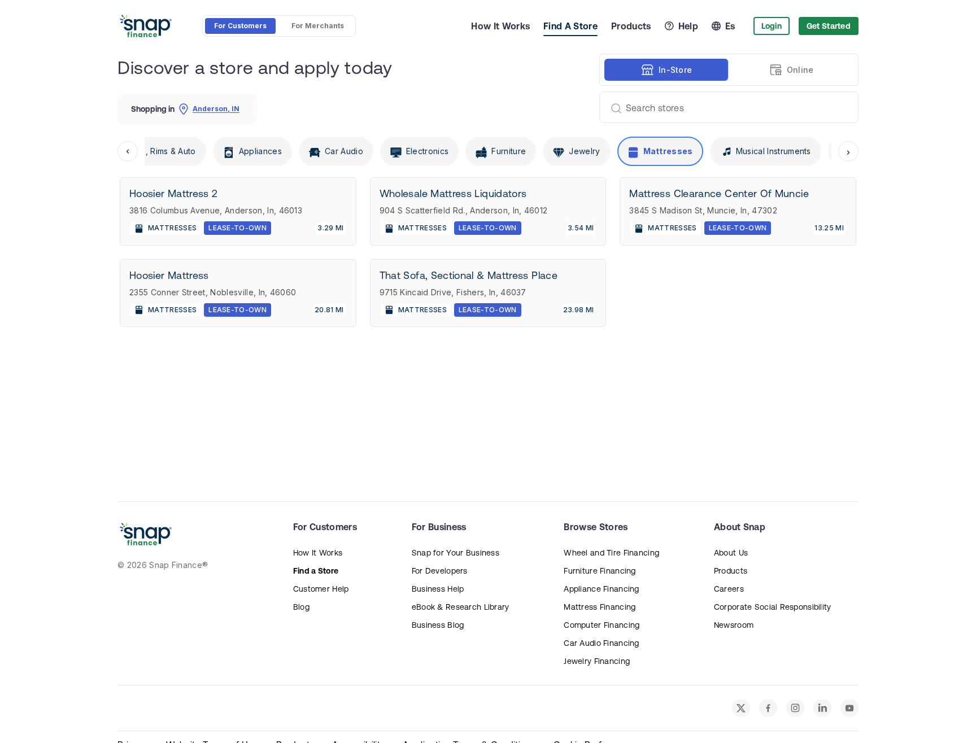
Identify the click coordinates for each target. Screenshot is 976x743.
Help (688, 26)
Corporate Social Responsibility (772, 606)
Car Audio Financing (601, 643)
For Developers (440, 570)
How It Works (500, 26)
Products (631, 26)
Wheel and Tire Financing (611, 552)
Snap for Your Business (455, 552)
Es (730, 26)
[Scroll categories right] (848, 151)
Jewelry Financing (597, 661)
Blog (301, 606)
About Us (731, 552)
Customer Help (321, 588)
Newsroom (733, 625)
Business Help (438, 588)
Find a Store (315, 570)
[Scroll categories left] (127, 151)
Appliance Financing (601, 588)
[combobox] (724, 107)
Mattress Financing (599, 606)
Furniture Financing (599, 570)
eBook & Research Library (460, 606)
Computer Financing (601, 625)
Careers (729, 588)
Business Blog (438, 625)
